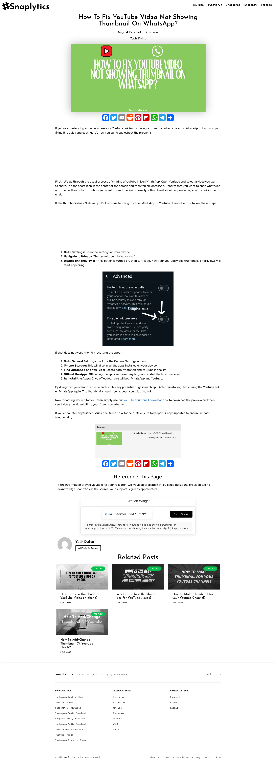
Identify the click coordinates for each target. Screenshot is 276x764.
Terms (206, 757)
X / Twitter (120, 702)
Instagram (233, 4)
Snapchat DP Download (68, 708)
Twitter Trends (64, 735)
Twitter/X (215, 4)
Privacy (196, 757)
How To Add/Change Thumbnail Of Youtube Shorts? (76, 643)
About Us (154, 757)
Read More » (66, 603)
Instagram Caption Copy (69, 697)
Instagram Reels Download (70, 713)
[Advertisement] (107, 159)
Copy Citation (181, 514)
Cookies (217, 757)
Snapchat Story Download (70, 718)
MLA (133, 514)
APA (144, 514)
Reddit (174, 708)
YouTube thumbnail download (143, 400)
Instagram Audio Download (70, 724)
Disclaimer (183, 757)
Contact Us (168, 757)
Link (110, 514)
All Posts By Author (88, 548)
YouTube (198, 4)
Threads (266, 4)
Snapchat (250, 4)
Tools (116, 729)
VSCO (115, 724)
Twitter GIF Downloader (69, 729)
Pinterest (118, 713)
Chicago (121, 514)
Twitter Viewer (64, 702)
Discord (174, 702)
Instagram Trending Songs (70, 740)
